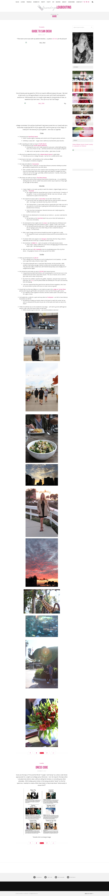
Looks (23, 2)
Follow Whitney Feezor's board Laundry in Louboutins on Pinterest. (82, 145)
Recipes (58, 2)
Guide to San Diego (42, 31)
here (32, 280)
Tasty (49, 2)
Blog (17, 2)
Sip (53, 2)
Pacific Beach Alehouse (40, 145)
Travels (29, 2)
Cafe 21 (36, 258)
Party (43, 2)
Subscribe (71, 2)
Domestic (36, 2)
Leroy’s (45, 223)
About (64, 2)
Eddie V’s (34, 243)
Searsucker (35, 164)
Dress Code (42, 767)
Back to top (88, 893)
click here (54, 39)
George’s (44, 239)
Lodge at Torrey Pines (59, 289)
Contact (79, 2)
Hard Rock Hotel (33, 136)
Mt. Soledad (37, 249)
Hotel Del (40, 218)
